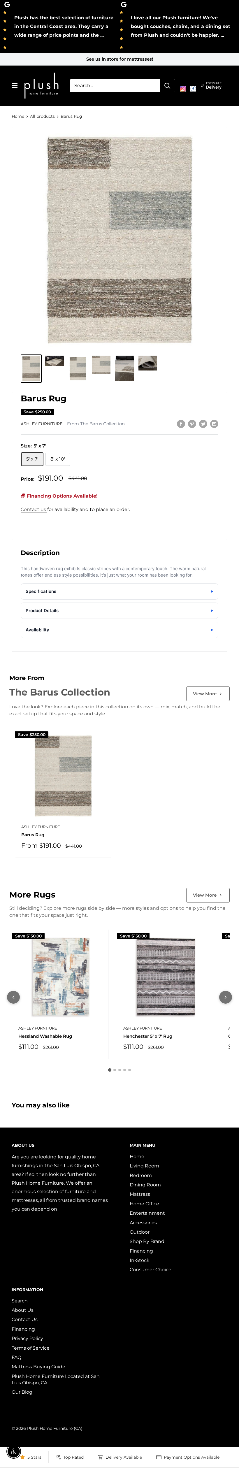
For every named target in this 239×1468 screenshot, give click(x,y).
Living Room (144, 1166)
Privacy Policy (27, 1338)
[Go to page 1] (109, 1070)
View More (205, 693)
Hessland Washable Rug (45, 1036)
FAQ (16, 1357)
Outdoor (140, 1232)
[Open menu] (14, 85)
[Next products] (225, 997)
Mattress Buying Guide (38, 1366)
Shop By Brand (147, 1241)
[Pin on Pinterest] (192, 423)
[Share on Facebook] (181, 423)
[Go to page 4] (124, 1070)
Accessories (143, 1222)
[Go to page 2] (114, 1070)
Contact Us (25, 1319)
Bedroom (141, 1175)
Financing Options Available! (61, 496)
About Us (23, 1310)
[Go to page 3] (119, 1070)
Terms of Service (31, 1348)
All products (42, 116)
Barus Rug (32, 834)
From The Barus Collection (96, 423)
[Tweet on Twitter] (203, 423)
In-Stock (140, 1260)
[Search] (167, 85)
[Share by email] (214, 423)
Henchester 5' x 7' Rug (147, 1036)
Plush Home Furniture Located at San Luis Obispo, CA (56, 1380)
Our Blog (22, 1392)
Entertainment (147, 1213)
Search (20, 1301)
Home (18, 116)
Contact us (34, 509)
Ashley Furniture (41, 423)
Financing (141, 1251)
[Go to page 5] (129, 1070)
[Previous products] (13, 997)
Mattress (140, 1194)
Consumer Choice (150, 1269)
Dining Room (145, 1185)
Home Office (144, 1204)
